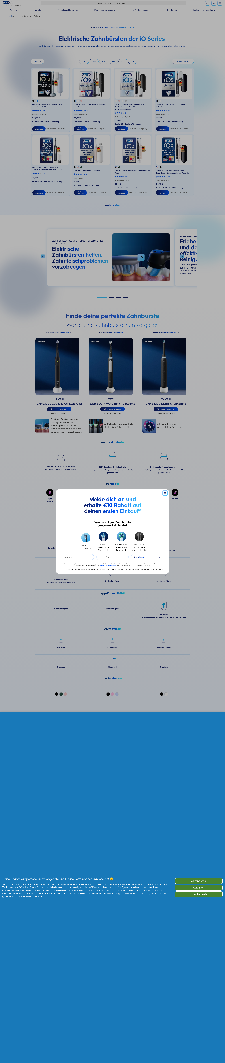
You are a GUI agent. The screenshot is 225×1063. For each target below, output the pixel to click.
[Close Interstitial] (165, 493)
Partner (68, 884)
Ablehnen (198, 887)
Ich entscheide (199, 894)
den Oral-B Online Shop (108, 565)
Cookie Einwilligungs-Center (113, 893)
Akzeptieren (198, 880)
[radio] (85, 542)
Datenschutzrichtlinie (138, 890)
